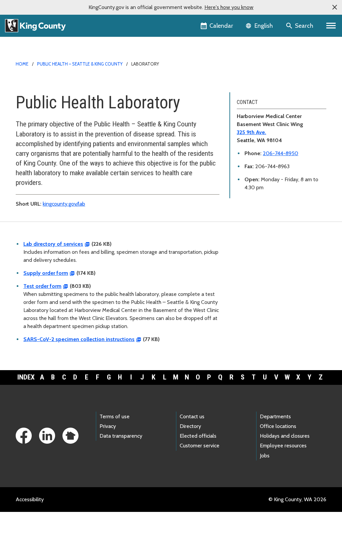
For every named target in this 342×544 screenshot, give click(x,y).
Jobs (265, 455)
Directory (190, 426)
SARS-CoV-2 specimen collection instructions (79, 339)
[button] (334, 7)
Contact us (192, 416)
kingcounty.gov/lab (64, 204)
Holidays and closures (285, 436)
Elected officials (198, 436)
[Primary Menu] (331, 26)
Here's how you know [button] (228, 7)
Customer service (199, 445)
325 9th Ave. (251, 132)
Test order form (42, 286)
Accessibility (30, 499)
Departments (275, 416)
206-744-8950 (280, 153)
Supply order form (45, 273)
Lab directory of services (53, 244)
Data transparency (121, 436)
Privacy (108, 426)
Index (26, 377)
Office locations (278, 426)
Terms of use (115, 416)
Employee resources (283, 445)
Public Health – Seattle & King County (80, 64)
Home (22, 64)
